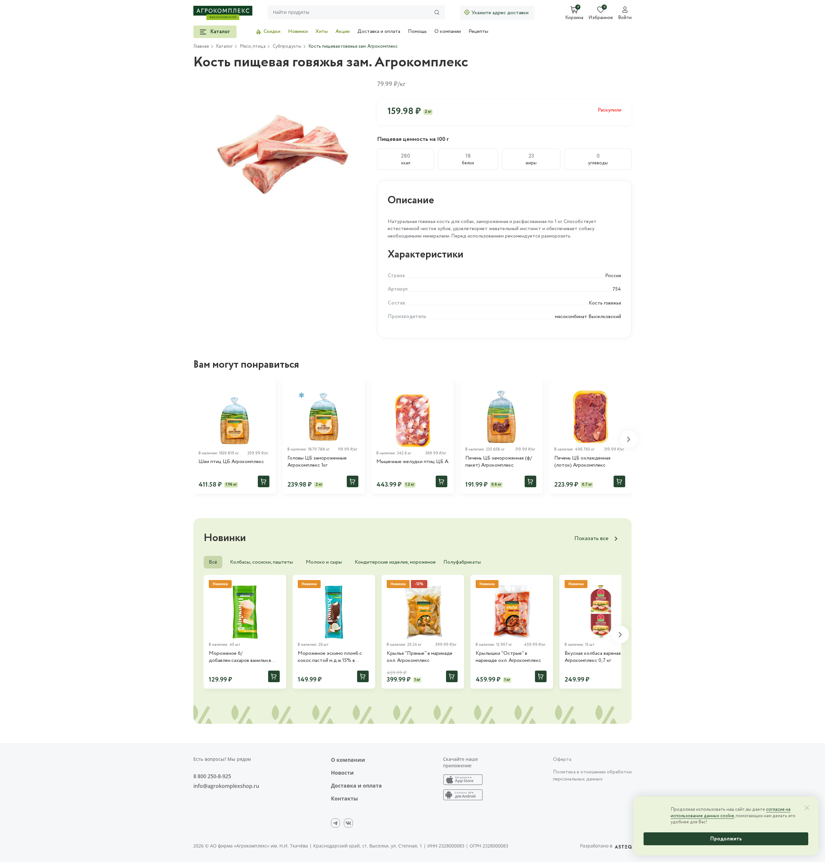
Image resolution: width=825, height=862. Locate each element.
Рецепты (478, 31)
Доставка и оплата (378, 31)
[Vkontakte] (348, 823)
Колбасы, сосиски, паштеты (261, 562)
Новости (342, 772)
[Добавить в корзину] (263, 481)
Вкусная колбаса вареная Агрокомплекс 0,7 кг (593, 657)
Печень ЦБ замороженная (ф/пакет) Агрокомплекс (498, 462)
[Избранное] (268, 387)
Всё (213, 562)
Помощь (417, 31)
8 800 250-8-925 (212, 776)
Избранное (600, 18)
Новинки (298, 31)
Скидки (272, 31)
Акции (342, 31)
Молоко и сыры (324, 562)
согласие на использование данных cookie (731, 812)
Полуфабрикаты (462, 562)
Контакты (344, 798)
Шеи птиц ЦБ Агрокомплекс (231, 461)
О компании (447, 31)
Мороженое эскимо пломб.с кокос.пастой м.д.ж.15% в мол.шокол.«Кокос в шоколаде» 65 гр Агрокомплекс (334, 657)
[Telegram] (335, 823)
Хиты (321, 31)
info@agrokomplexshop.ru (226, 785)
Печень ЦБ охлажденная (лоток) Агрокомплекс (582, 462)
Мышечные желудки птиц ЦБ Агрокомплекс (412, 461)
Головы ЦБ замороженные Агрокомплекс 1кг (317, 462)
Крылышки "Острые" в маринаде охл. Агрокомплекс (508, 657)
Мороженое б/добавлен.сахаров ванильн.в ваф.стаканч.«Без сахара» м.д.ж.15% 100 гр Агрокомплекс (244, 657)
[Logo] (222, 13)
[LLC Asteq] (623, 846)
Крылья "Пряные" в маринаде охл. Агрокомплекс (419, 657)
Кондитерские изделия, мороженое (395, 562)
